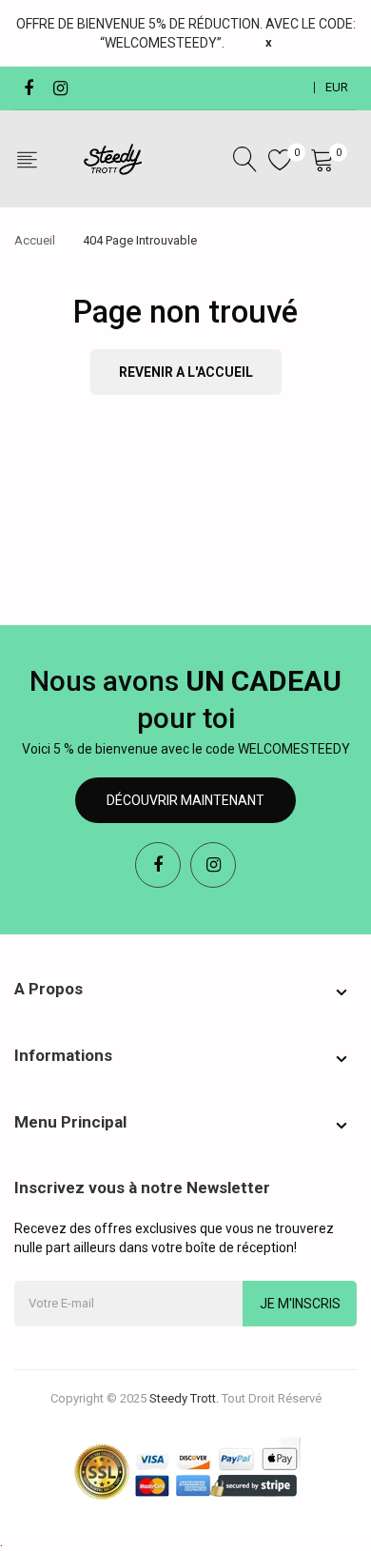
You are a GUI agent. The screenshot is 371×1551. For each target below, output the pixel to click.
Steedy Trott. (184, 1398)
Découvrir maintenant (185, 800)
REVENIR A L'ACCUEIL (186, 372)
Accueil (34, 240)
